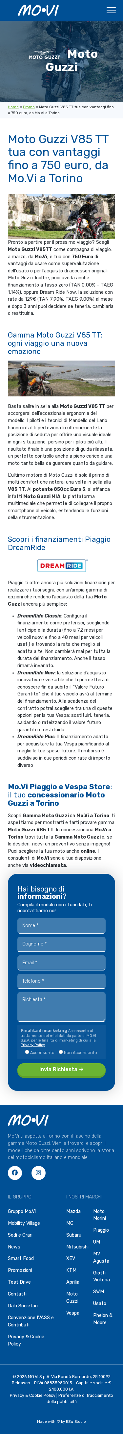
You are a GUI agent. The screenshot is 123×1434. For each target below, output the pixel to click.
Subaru (73, 1235)
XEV (70, 1258)
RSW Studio (76, 1422)
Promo (29, 107)
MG (69, 1223)
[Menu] (111, 12)
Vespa (72, 1313)
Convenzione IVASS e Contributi (31, 1321)
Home (13, 107)
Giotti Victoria (101, 1276)
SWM (98, 1292)
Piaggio (101, 1230)
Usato (99, 1303)
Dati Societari (23, 1306)
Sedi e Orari (20, 1235)
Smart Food (21, 1258)
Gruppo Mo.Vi (22, 1211)
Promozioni (20, 1270)
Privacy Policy (33, 1045)
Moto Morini (99, 1215)
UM (96, 1242)
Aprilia (72, 1282)
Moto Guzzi (72, 1297)
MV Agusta (101, 1257)
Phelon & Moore (103, 1319)
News (14, 1247)
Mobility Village (24, 1223)
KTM (71, 1270)
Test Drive (19, 1282)
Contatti (17, 1294)
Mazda (73, 1211)
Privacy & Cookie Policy (26, 1340)
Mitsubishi (77, 1247)
